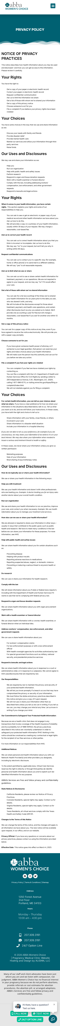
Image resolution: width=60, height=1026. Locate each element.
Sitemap (45, 882)
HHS (17, 534)
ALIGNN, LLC (43, 960)
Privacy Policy (17, 882)
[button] (53, 5)
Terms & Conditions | (33, 882)
